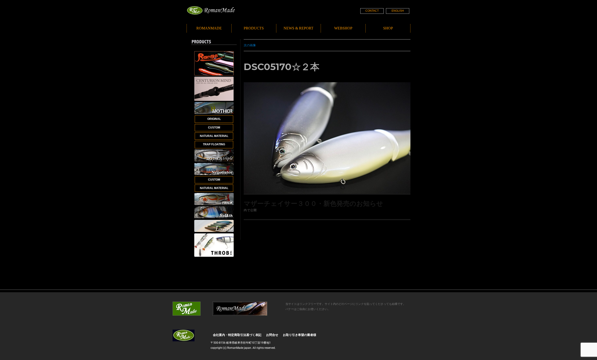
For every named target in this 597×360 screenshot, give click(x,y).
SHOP (388, 28)
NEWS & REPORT (298, 28)
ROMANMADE (209, 28)
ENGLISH (398, 10)
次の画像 (250, 45)
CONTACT (372, 10)
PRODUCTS (254, 28)
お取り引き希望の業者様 (299, 335)
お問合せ (272, 335)
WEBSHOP (343, 28)
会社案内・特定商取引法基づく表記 (237, 335)
